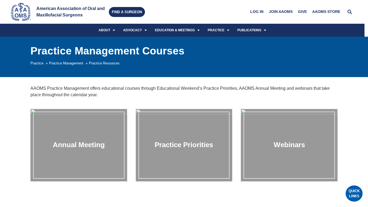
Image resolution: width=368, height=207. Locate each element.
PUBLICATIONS (249, 30)
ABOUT (104, 30)
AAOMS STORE (326, 12)
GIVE (302, 12)
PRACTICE (216, 30)
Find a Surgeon (127, 12)
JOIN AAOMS (281, 12)
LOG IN (256, 12)
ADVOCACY (132, 30)
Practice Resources (104, 63)
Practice (36, 63)
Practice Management (66, 63)
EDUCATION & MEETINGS (175, 30)
